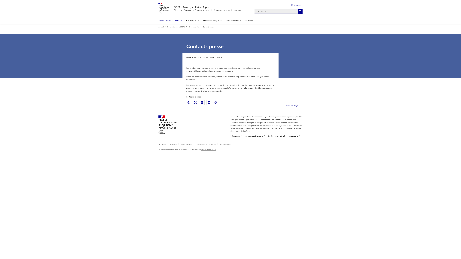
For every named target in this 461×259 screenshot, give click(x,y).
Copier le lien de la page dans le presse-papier (215, 102)
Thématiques (191, 20)
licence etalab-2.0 (207, 150)
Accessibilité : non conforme (206, 144)
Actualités (249, 20)
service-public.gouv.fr (254, 136)
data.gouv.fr (293, 136)
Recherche (300, 11)
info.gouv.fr (235, 136)
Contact (297, 5)
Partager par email (208, 102)
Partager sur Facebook (188, 102)
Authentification (225, 144)
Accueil (161, 27)
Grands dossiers (232, 20)
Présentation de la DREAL (168, 20)
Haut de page (291, 105)
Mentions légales (186, 144)
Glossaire (173, 144)
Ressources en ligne (211, 20)
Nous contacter (193, 27)
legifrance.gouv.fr (275, 136)
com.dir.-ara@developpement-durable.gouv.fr (210, 70)
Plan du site (162, 144)
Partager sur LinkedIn (202, 102)
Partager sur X (195, 102)
